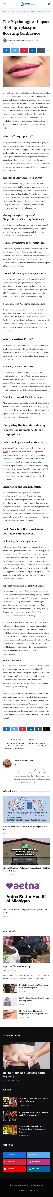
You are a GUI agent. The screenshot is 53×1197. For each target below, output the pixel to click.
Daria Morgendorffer (17, 40)
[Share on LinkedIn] (32, 50)
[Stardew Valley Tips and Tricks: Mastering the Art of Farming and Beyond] (10, 1130)
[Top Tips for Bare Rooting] (26, 949)
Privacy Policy (22, 1190)
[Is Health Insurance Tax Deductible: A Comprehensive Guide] (26, 809)
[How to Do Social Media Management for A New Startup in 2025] (10, 988)
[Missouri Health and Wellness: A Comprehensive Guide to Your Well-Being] (26, 851)
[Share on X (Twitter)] (15, 50)
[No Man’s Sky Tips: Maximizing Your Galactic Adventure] (10, 1102)
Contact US (34, 1190)
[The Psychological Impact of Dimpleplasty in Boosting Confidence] (26, 71)
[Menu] (4, 4)
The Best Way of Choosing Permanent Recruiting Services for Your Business (15, 746)
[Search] (49, 4)
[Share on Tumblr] (41, 50)
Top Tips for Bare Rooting (17, 966)
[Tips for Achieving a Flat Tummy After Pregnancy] (26, 1055)
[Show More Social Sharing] (48, 50)
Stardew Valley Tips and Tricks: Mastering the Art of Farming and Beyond (32, 1129)
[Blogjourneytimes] (28, 4)
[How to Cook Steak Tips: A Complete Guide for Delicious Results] (10, 1116)
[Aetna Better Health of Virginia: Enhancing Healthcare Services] (26, 892)
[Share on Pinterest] (24, 50)
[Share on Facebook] (6, 50)
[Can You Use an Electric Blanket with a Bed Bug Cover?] (10, 1001)
